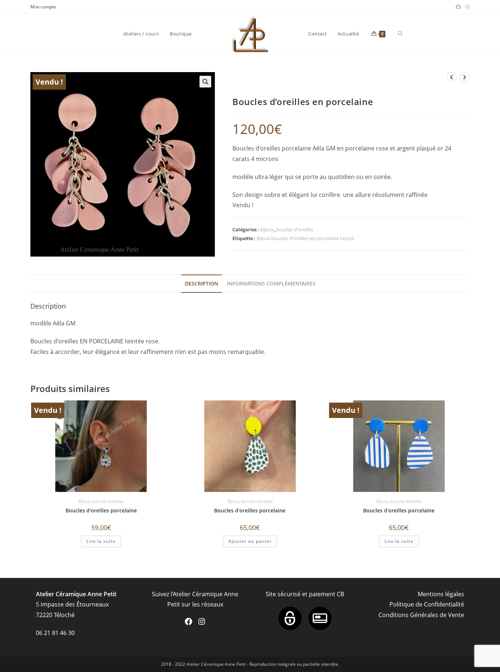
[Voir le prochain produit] (464, 77)
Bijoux (267, 229)
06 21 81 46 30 (55, 633)
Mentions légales (441, 594)
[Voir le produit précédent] (452, 77)
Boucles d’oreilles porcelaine (101, 510)
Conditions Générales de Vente (421, 615)
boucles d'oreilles (294, 229)
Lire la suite (101, 541)
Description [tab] (201, 283)
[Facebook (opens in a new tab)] (458, 7)
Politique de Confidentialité (426, 604)
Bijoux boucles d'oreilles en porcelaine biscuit (305, 238)
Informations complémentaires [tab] (271, 283)
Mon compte (43, 7)
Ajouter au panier (250, 541)
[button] (205, 81)
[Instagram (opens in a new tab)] (466, 7)
